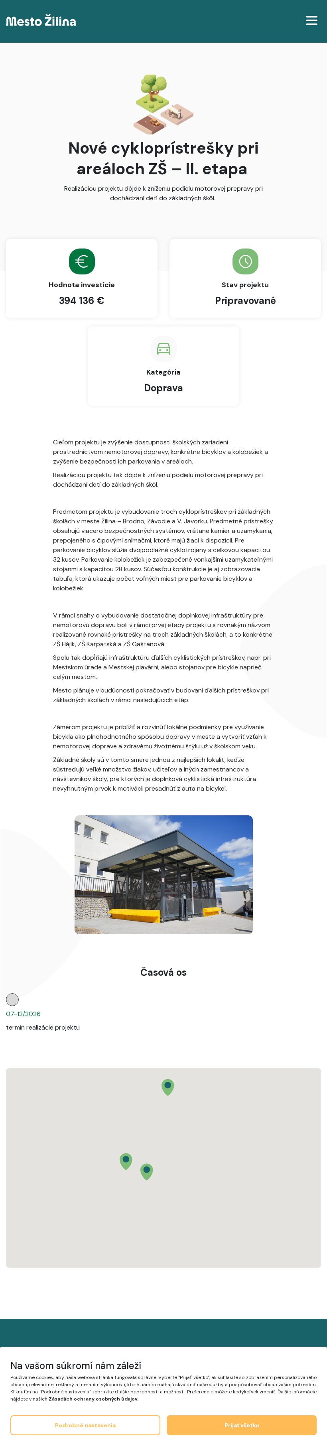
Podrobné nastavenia (85, 1425)
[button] (167, 1087)
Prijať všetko (242, 1425)
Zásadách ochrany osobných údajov (93, 1399)
